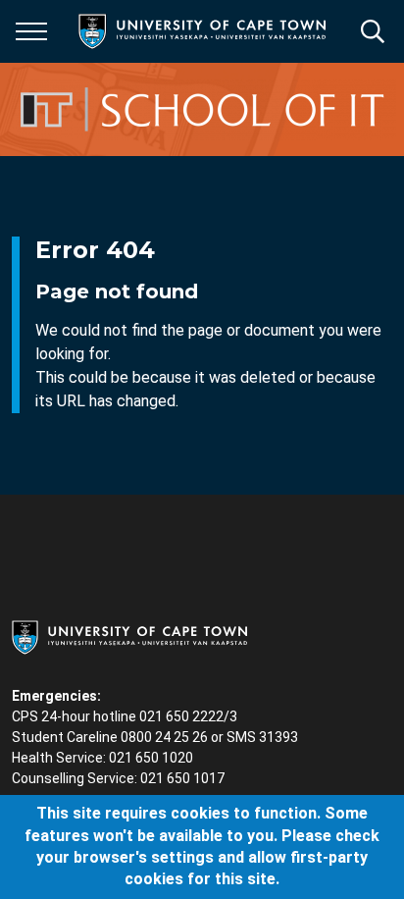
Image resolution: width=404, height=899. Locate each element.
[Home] (129, 636)
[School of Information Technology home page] (204, 109)
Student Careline (65, 737)
